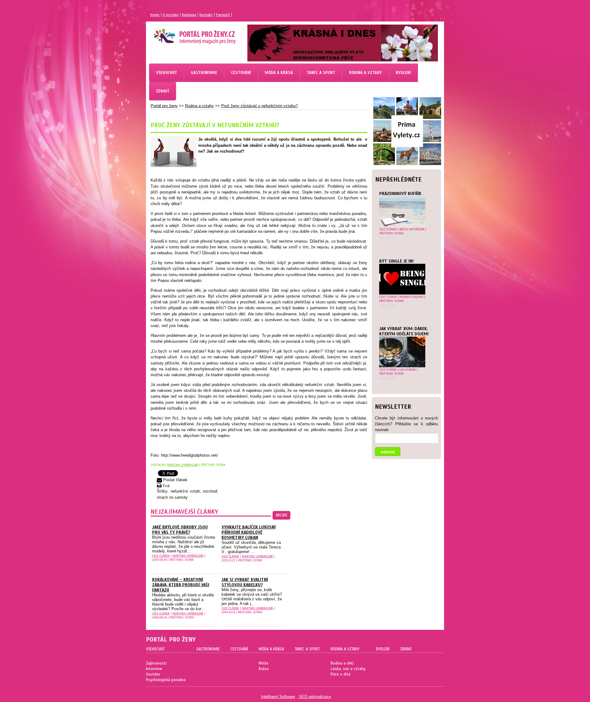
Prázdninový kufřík (400, 193)
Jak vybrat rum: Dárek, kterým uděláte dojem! (404, 331)
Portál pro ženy (164, 105)
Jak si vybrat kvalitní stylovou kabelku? (245, 582)
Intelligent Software (278, 696)
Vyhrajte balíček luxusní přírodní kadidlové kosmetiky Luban (249, 532)
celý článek (388, 229)
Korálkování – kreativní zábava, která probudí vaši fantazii (180, 585)
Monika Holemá (411, 297)
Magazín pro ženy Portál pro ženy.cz (184, 34)
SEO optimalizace (315, 696)
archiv (281, 515)
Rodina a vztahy (199, 105)
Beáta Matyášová (411, 229)
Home (154, 15)
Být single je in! (396, 261)
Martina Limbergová (182, 465)
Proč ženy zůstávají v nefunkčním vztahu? (259, 105)
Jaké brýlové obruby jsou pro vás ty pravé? (180, 530)
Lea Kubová (407, 370)
